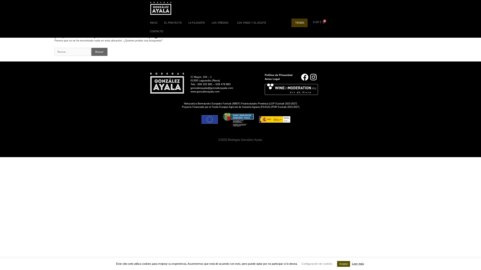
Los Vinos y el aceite (251, 22)
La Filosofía (196, 22)
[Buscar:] (72, 51)
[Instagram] (313, 77)
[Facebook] (304, 77)
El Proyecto (173, 22)
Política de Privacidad (279, 75)
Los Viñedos (220, 22)
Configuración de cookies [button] (316, 263)
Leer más (358, 263)
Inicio (153, 22)
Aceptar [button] (343, 263)
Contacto (156, 31)
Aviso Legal (272, 78)
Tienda (299, 22)
